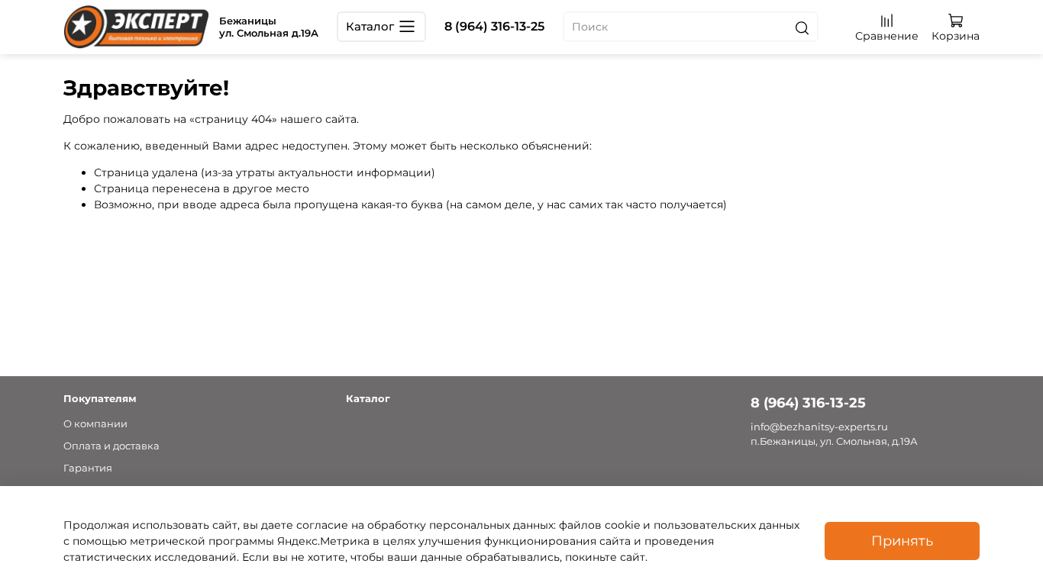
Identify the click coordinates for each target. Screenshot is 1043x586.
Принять (902, 541)
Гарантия (87, 468)
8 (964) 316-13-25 (494, 26)
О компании (95, 424)
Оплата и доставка (111, 446)
